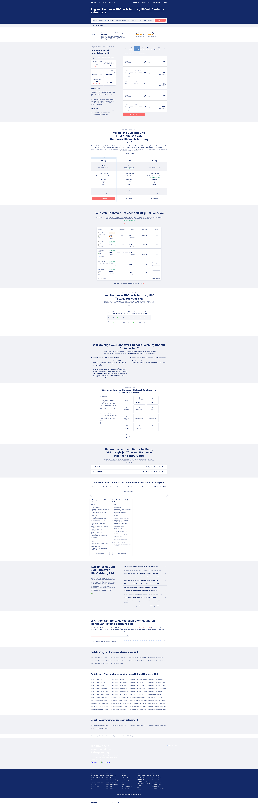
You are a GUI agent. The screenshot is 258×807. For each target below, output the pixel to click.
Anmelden (165, 2)
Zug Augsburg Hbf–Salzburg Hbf (137, 725)
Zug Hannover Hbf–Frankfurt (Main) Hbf (101, 660)
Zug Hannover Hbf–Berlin (116, 663)
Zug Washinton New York (97, 778)
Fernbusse (109, 773)
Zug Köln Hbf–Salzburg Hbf (155, 694)
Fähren (113, 2)
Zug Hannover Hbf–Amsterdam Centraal (139, 688)
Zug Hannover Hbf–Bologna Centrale (157, 691)
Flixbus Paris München (112, 784)
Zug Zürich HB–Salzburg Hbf (155, 697)
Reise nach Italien (156, 784)
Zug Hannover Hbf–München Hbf (118, 682)
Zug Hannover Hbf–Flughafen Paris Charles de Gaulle (161, 688)
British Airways (126, 780)
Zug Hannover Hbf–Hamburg (136, 660)
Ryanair (124, 775)
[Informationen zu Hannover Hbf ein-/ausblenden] (164, 640)
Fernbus (104, 2)
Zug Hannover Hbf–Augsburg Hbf (118, 657)
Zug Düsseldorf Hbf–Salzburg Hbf (137, 706)
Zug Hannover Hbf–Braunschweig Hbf (100, 663)
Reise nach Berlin (156, 778)
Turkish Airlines (126, 778)
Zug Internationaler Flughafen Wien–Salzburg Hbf (160, 706)
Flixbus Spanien (110, 778)
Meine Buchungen (146, 2)
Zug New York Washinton (97, 775)
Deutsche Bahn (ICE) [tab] (129, 491)
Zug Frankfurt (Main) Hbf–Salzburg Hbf (120, 697)
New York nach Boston (97, 782)
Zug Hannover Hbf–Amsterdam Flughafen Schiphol (142, 691)
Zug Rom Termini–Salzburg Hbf (137, 697)
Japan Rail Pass (156, 775)
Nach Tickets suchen (97, 66)
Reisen (154, 773)
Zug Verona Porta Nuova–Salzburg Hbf (120, 706)
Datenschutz (129, 803)
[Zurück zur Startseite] (95, 2)
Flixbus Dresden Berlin (112, 782)
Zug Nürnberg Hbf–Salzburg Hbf (156, 703)
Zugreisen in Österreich (105, 736)
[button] (126, 20)
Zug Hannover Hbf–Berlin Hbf (155, 657)
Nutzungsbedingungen (118, 803)
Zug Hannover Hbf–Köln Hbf (117, 660)
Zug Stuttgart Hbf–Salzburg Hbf (99, 700)
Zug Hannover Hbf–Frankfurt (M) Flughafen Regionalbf (105, 694)
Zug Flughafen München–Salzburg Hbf (120, 700)
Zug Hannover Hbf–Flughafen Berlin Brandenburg (103, 691)
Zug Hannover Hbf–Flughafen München (120, 691)
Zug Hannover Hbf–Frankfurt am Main (138, 679)
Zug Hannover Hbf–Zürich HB (136, 685)
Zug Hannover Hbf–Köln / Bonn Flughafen (101, 688)
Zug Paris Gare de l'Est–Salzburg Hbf (119, 703)
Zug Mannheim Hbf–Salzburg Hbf (156, 700)
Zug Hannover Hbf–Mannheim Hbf (119, 694)
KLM (123, 784)
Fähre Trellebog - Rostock (143, 781)
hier (143, 283)
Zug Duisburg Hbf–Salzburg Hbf (118, 709)
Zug (100, 2)
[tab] (130, 52)
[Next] (164, 48)
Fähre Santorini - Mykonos (144, 775)
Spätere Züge (155, 278)
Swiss (123, 782)
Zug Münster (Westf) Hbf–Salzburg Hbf (158, 709)
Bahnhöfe (93, 784)
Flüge (109, 2)
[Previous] (109, 312)
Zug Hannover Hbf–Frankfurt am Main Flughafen (160, 679)
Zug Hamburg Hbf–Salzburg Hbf (99, 697)
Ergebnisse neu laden (128, 223)
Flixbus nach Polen (111, 775)
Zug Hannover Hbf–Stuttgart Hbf (137, 657)
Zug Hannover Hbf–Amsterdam (99, 657)
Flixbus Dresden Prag (112, 780)
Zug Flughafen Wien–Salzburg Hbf (137, 709)
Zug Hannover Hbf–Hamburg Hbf (156, 660)
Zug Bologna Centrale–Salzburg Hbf (138, 700)
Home (92, 736)
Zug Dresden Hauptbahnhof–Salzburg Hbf (101, 706)
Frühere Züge (102, 278)
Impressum (107, 803)
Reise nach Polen (156, 782)
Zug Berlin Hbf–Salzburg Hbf (136, 694)
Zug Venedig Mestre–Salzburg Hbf (99, 703)
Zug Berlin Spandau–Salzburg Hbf (137, 703)
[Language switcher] (136, 2)
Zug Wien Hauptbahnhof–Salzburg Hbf (101, 709)
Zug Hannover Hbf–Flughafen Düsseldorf (120, 688)
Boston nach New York (97, 780)
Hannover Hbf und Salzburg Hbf (142, 628)
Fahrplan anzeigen (97, 83)
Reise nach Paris (156, 780)
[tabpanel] (129, 525)
